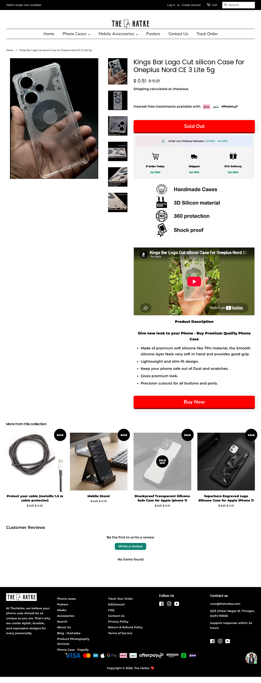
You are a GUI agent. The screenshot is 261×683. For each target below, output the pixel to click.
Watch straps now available (23, 5)
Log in (171, 5)
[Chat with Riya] (251, 658)
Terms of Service (120, 633)
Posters (153, 34)
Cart (214, 5)
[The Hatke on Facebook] (161, 604)
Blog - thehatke (69, 633)
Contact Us (178, 34)
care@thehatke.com (225, 604)
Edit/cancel (116, 604)
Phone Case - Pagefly (73, 650)
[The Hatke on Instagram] (169, 604)
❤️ (152, 668)
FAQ (111, 610)
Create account (191, 5)
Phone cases (66, 599)
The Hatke (141, 668)
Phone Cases (75, 34)
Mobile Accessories (116, 34)
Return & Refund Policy (125, 627)
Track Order (207, 34)
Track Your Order (120, 599)
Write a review (130, 546)
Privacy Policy (118, 621)
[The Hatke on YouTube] (176, 604)
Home (48, 34)
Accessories (65, 616)
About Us (64, 627)
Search (62, 621)
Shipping (141, 89)
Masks (61, 610)
